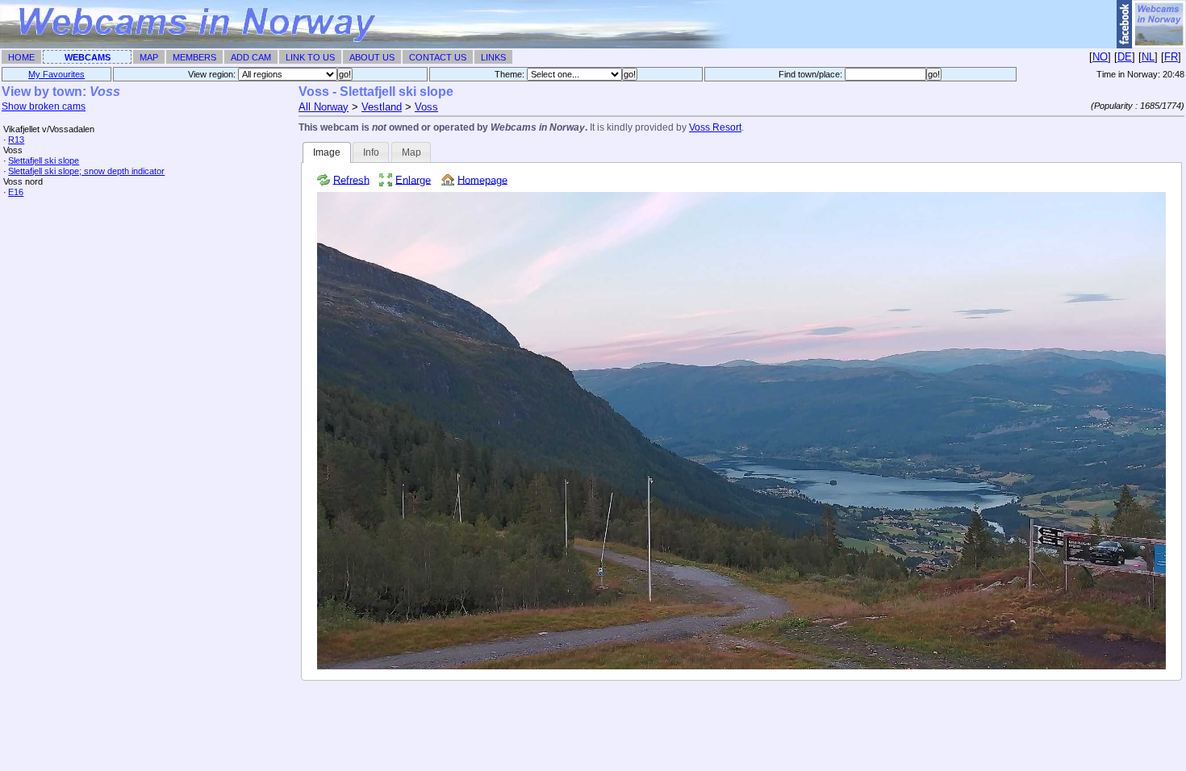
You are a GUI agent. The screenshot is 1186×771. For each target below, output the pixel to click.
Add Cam (251, 57)
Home (21, 57)
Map (149, 57)
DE (1124, 57)
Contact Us (437, 57)
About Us (372, 57)
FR (1171, 57)
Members (194, 57)
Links (493, 57)
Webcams (88, 57)
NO (1100, 57)
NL (1148, 57)
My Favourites (56, 74)
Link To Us (310, 57)
